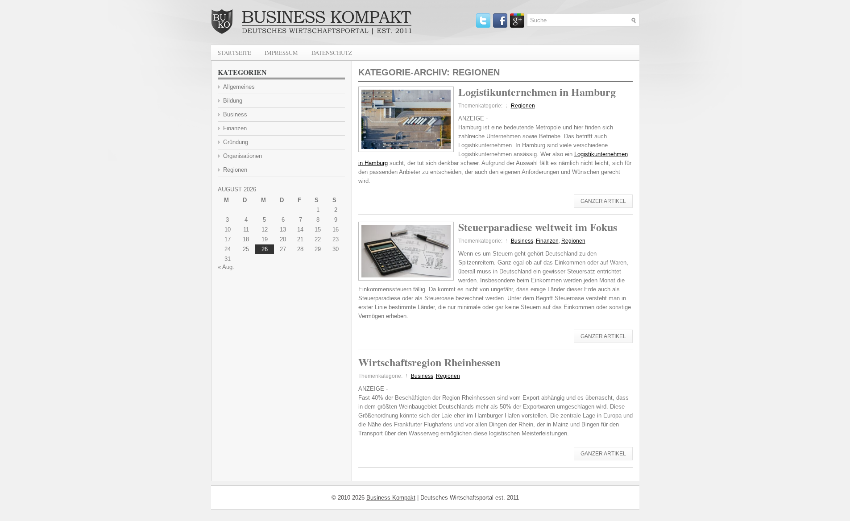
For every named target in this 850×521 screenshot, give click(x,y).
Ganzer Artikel (603, 201)
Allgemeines (239, 86)
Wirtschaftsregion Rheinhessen (429, 362)
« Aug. (226, 267)
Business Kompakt (390, 497)
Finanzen (547, 241)
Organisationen (242, 156)
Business (522, 241)
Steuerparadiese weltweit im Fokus (537, 227)
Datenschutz (331, 53)
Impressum (281, 53)
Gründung (235, 142)
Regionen (523, 106)
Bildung (232, 100)
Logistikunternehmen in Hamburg (537, 91)
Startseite (234, 53)
